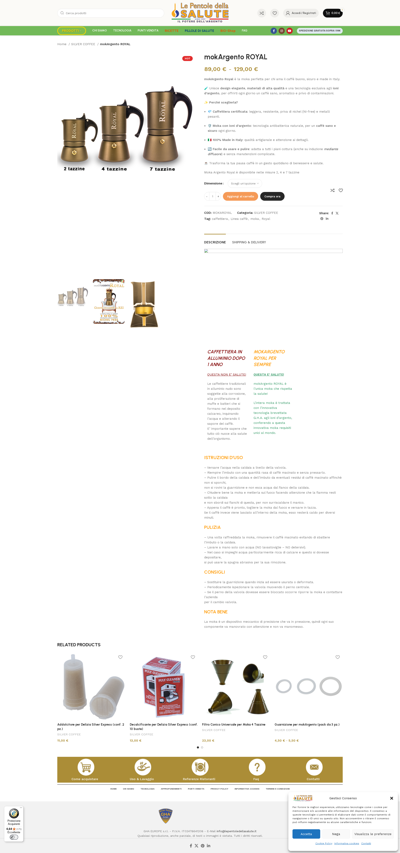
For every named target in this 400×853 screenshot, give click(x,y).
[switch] (14, 837)
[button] (392, 798)
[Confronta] (332, 190)
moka (254, 219)
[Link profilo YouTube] (289, 31)
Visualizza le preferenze (372, 834)
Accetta (306, 834)
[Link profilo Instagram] (282, 31)
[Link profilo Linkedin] (327, 218)
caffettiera (220, 219)
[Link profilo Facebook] (274, 31)
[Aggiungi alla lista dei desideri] (341, 190)
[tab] (215, 240)
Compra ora (272, 196)
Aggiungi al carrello (240, 196)
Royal (266, 219)
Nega (336, 834)
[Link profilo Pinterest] (322, 218)
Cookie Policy (323, 843)
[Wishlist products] (274, 13)
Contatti (366, 843)
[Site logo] (200, 13)
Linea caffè (239, 219)
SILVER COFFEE (83, 44)
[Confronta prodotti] (261, 13)
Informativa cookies (346, 843)
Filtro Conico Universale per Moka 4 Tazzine (233, 724)
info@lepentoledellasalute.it (236, 831)
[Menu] (21, 808)
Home (62, 44)
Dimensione (213, 183)
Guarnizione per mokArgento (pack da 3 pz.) (307, 724)
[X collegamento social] (337, 213)
